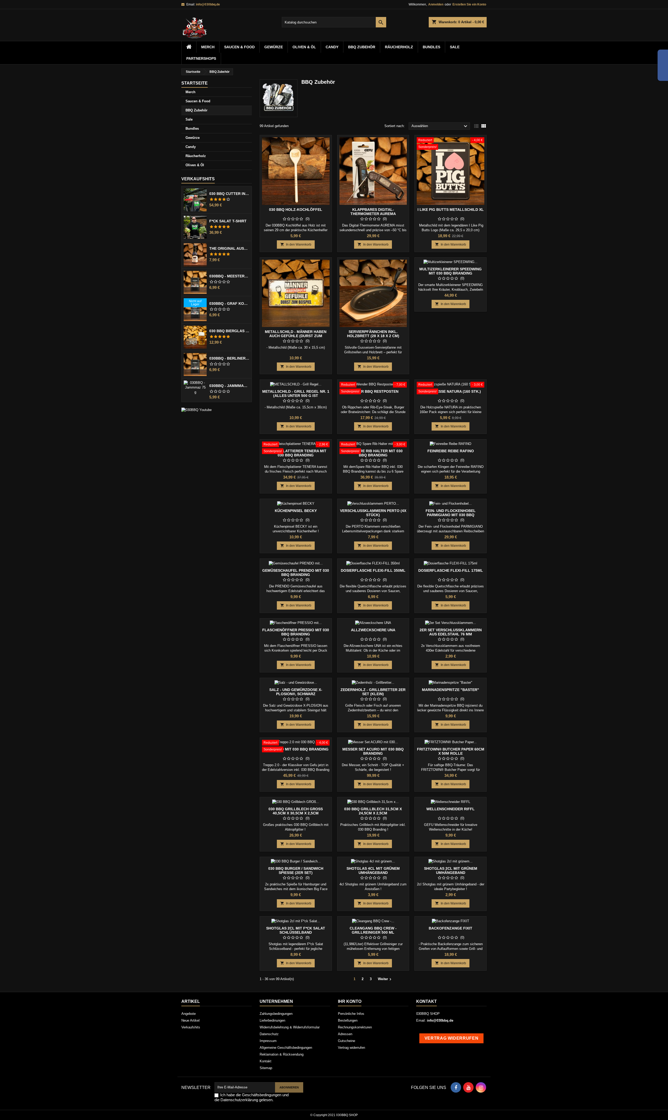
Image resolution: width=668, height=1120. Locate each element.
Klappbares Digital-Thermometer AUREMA (373, 211)
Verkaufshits (198, 179)
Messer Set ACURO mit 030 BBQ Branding (373, 751)
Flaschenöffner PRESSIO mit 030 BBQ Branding (295, 632)
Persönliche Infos (351, 1014)
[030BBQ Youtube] (196, 410)
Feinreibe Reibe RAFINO (450, 451)
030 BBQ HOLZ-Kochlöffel (295, 209)
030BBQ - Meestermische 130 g (229, 276)
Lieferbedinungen (272, 1020)
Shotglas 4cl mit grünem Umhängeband (373, 870)
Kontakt (265, 1061)
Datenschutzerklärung (239, 1100)
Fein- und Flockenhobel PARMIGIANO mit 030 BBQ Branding (451, 515)
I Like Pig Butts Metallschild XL (451, 209)
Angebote (188, 1014)
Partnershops (201, 58)
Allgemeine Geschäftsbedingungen (286, 1048)
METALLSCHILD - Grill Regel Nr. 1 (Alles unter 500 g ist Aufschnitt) (295, 395)
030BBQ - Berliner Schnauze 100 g (229, 358)
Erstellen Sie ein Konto (469, 4)
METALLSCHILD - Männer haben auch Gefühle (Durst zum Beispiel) (295, 336)
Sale (455, 47)
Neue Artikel (190, 1020)
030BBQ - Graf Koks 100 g (229, 303)
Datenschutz (269, 1034)
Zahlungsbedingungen (276, 1014)
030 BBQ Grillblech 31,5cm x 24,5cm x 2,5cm (373, 811)
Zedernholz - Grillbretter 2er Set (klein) (373, 692)
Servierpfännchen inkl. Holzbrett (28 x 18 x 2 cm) (373, 334)
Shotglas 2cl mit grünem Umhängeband (450, 870)
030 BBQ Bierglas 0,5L (229, 331)
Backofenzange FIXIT (450, 928)
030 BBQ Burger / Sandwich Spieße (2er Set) (295, 870)
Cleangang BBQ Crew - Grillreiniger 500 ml (373, 930)
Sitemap (266, 1068)
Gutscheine (346, 1041)
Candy (332, 47)
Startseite (194, 83)
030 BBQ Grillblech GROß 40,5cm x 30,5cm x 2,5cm (296, 811)
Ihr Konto (349, 1001)
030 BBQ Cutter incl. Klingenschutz (229, 194)
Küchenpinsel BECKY (296, 511)
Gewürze (273, 47)
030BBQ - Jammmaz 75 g (229, 386)
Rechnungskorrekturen (355, 1027)
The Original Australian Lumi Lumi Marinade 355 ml (229, 248)
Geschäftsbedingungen (261, 1095)
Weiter (385, 979)
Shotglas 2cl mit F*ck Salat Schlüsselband (295, 930)
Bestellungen (347, 1020)
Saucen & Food (239, 47)
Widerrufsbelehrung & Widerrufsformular (290, 1027)
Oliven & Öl (304, 47)
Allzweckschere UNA (373, 630)
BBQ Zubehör (361, 47)
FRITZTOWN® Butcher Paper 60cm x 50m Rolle (450, 751)
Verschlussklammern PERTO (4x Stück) (373, 513)
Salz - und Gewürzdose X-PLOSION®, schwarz (295, 692)
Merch (207, 47)
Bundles (431, 47)
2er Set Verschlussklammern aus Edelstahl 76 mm (451, 632)
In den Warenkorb (295, 244)
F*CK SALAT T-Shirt (228, 221)
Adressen (345, 1034)
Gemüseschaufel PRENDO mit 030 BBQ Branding (295, 572)
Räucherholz (399, 47)
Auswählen (440, 126)
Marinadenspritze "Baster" (450, 690)
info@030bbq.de (208, 4)
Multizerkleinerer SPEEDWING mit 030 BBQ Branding (450, 271)
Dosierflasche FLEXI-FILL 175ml (450, 570)
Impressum (268, 1041)
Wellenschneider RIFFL (450, 809)
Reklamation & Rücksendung (281, 1054)
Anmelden (435, 4)
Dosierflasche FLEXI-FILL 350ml (373, 570)
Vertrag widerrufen (351, 1048)
